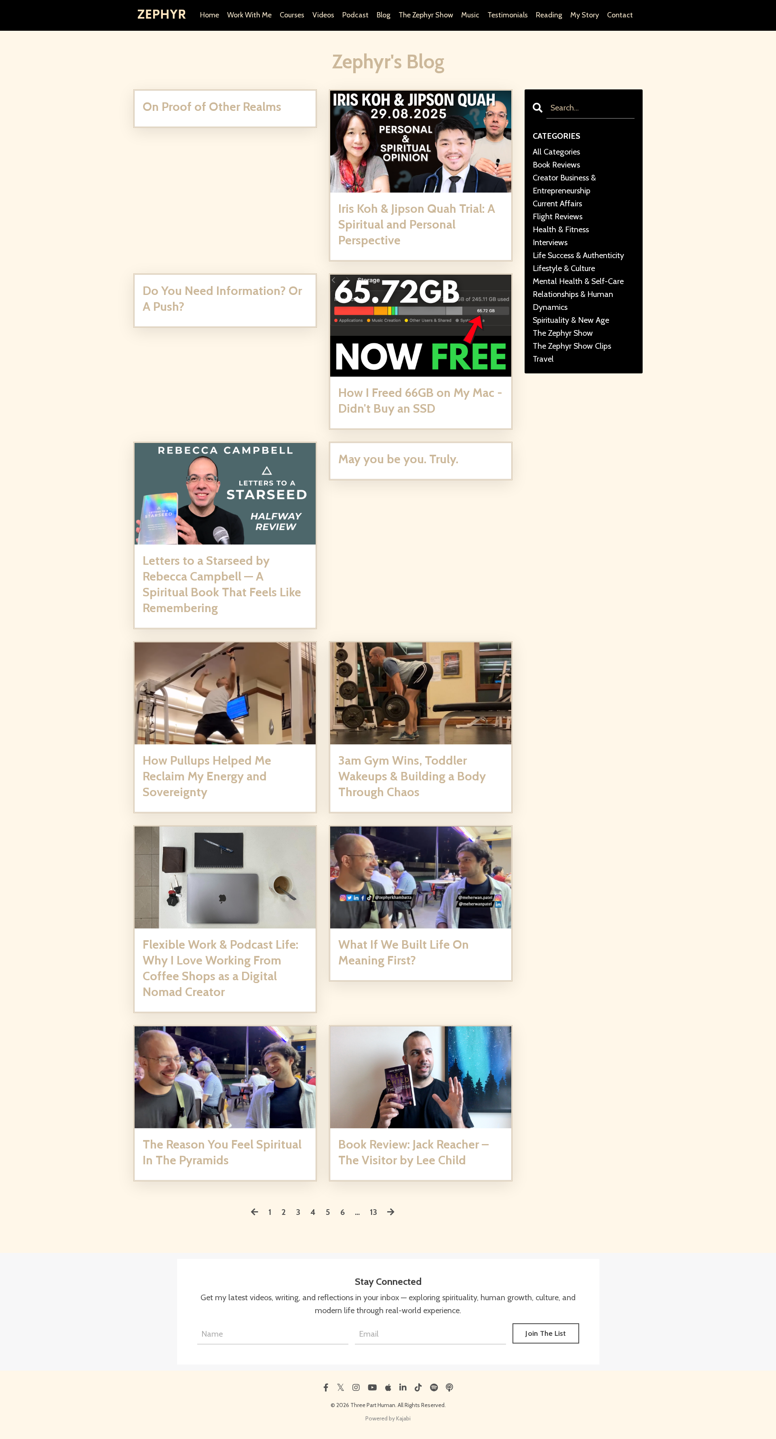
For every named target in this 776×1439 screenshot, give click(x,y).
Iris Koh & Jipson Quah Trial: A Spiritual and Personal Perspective (416, 224)
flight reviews (557, 216)
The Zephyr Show (426, 15)
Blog (383, 15)
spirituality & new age (571, 320)
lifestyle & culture (564, 268)
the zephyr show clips (572, 346)
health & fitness (561, 229)
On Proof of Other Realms (212, 106)
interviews (550, 242)
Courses (292, 15)
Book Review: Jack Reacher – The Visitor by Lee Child (413, 1152)
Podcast (355, 15)
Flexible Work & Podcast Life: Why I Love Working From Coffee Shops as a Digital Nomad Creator (220, 968)
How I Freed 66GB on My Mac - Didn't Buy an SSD (420, 400)
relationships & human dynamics (573, 300)
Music (470, 15)
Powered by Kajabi (388, 1418)
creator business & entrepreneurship (564, 184)
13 (373, 1212)
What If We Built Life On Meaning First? (403, 952)
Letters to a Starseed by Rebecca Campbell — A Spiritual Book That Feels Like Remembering (222, 584)
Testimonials (507, 15)
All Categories (556, 152)
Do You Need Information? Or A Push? (222, 298)
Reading (549, 15)
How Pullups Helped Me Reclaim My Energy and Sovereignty (207, 776)
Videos (323, 15)
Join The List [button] (545, 1333)
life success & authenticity (578, 255)
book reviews (556, 165)
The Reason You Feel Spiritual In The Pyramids (222, 1152)
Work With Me (249, 15)
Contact (620, 15)
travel (543, 359)
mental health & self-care (578, 281)
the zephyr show (563, 333)
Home (209, 15)
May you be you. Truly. (398, 458)
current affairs (557, 203)
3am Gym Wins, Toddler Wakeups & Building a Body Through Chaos (412, 776)
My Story (584, 15)
